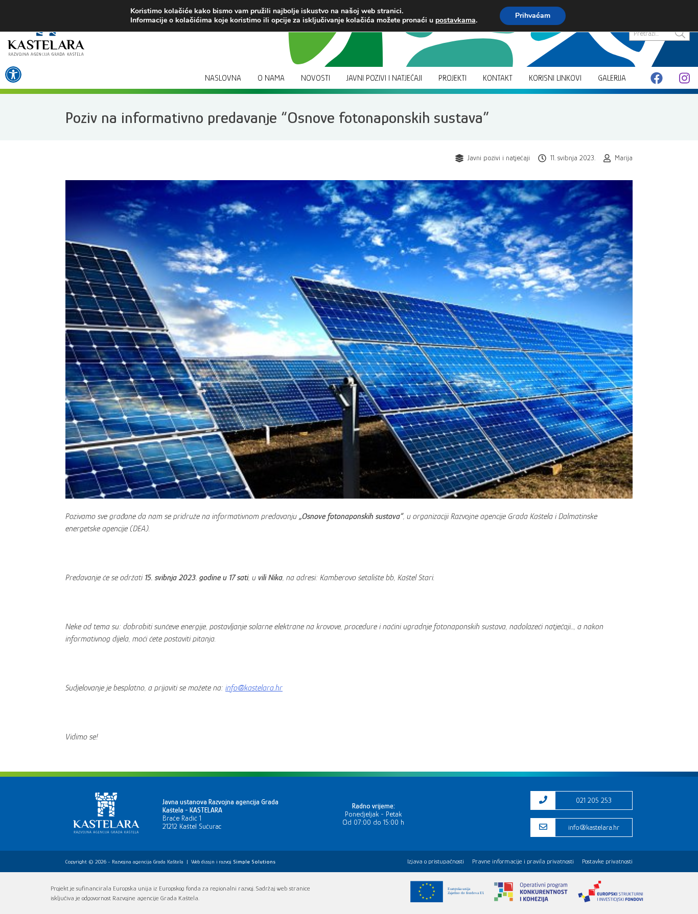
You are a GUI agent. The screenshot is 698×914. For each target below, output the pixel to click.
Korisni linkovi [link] (555, 78)
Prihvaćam (532, 15)
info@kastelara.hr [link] (254, 688)
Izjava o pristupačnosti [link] (435, 861)
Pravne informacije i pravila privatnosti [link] (523, 861)
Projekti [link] (452, 78)
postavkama (455, 20)
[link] (13, 74)
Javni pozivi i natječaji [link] (384, 78)
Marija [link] (624, 158)
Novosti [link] (315, 78)
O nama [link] (271, 78)
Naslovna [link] (223, 78)
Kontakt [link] (498, 78)
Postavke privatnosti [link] (607, 861)
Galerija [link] (612, 78)
